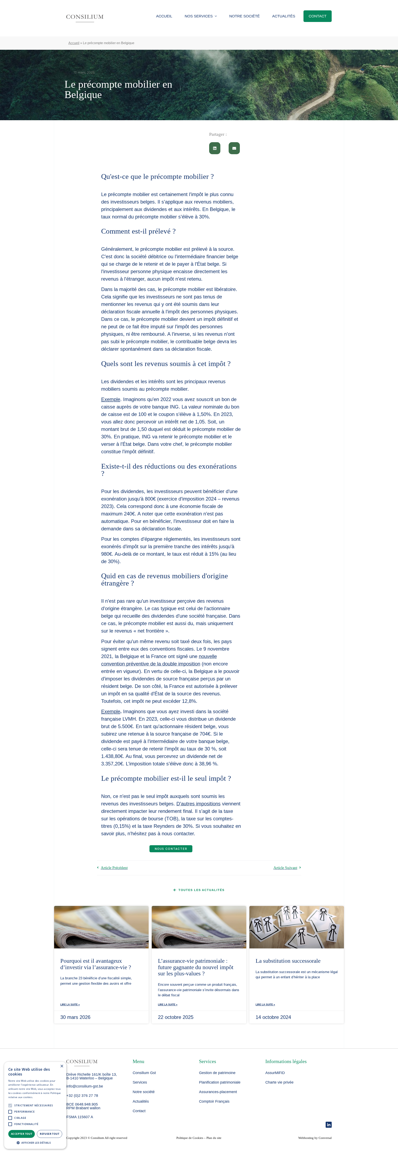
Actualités (283, 16)
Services (140, 1082)
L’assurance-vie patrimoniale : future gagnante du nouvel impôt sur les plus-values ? (195, 967)
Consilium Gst (144, 1073)
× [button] (61, 1066)
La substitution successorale (288, 961)
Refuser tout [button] (49, 1134)
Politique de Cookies (189, 1138)
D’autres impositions (198, 803)
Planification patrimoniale (219, 1082)
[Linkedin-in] (329, 1125)
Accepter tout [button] (21, 1134)
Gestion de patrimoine (217, 1073)
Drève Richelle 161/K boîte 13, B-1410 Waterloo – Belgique (91, 1076)
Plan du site (213, 1138)
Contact (317, 16)
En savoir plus (42, 1097)
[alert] (35, 1105)
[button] (214, 148)
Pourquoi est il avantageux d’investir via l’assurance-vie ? (95, 964)
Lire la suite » (70, 1004)
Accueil (164, 16)
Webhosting (306, 1138)
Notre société (244, 16)
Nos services (199, 16)
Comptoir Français (214, 1101)
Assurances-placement (218, 1092)
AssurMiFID (275, 1073)
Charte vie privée (279, 1082)
